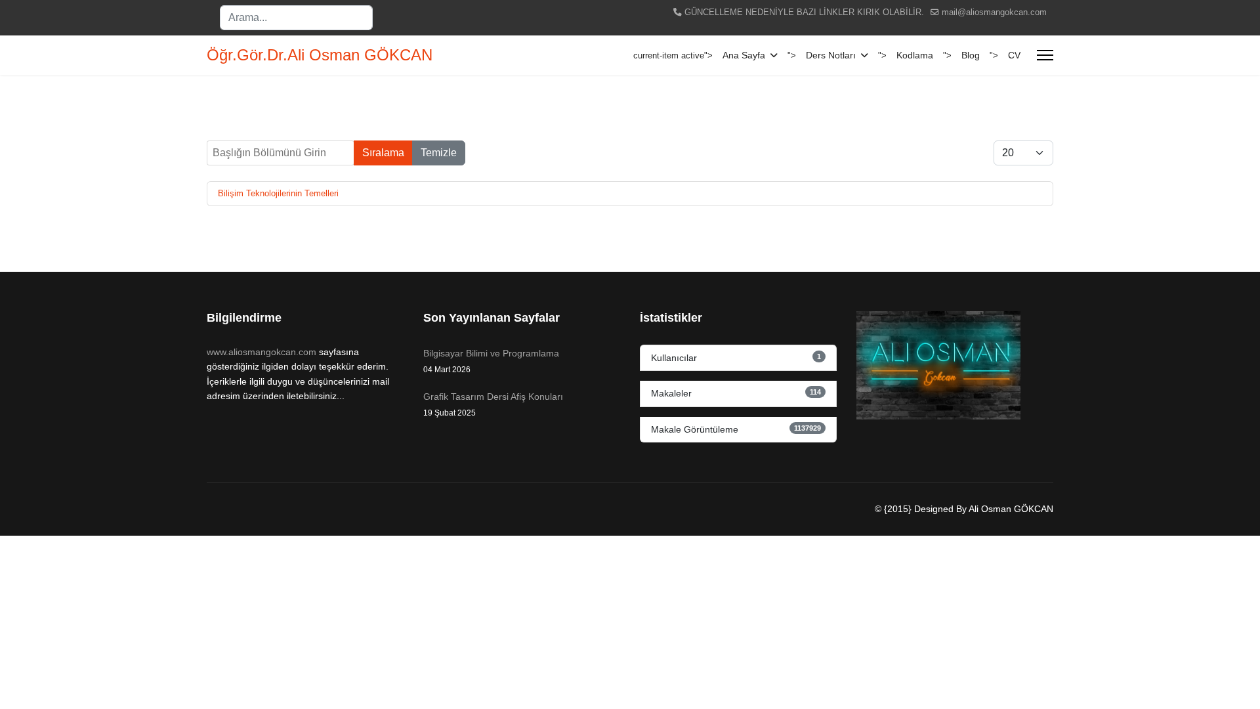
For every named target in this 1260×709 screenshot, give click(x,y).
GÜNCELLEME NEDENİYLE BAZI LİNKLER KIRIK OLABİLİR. (804, 12)
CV (1014, 55)
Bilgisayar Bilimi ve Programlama (491, 361)
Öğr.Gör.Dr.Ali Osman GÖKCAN (319, 55)
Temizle (439, 152)
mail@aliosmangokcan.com (994, 12)
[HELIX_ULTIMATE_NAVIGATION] (1045, 55)
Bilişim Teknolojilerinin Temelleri (278, 193)
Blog (970, 55)
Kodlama (914, 55)
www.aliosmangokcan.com (261, 352)
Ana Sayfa (744, 55)
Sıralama (383, 152)
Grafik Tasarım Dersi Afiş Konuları (493, 404)
